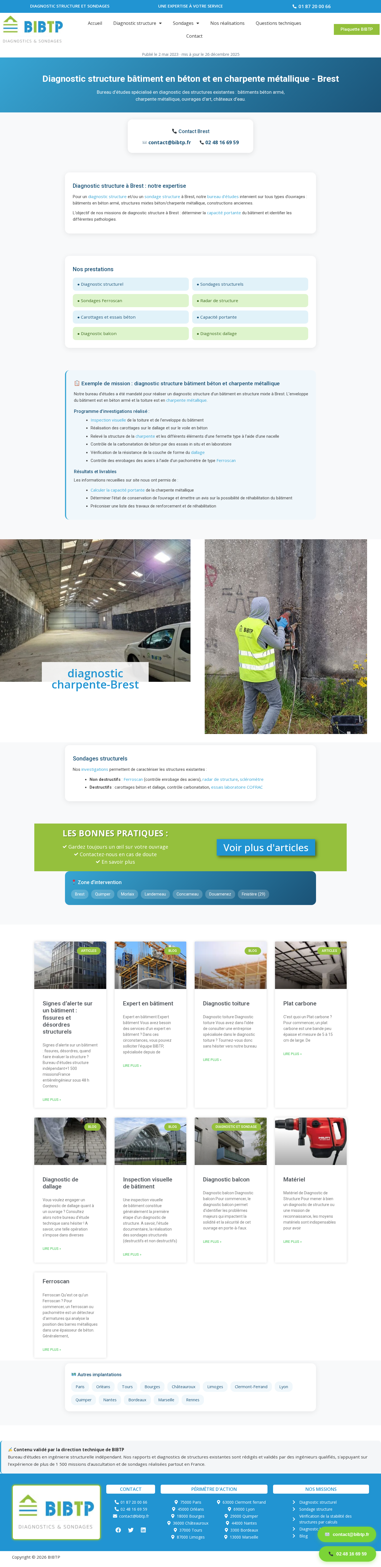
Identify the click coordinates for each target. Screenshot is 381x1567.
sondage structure (162, 196)
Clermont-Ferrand (251, 1386)
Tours (127, 1386)
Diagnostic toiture (226, 1003)
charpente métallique (186, 400)
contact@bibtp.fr (169, 142)
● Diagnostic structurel (100, 284)
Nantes (110, 1399)
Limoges (215, 1386)
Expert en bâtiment (148, 1003)
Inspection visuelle (108, 420)
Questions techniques (278, 23)
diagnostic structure (107, 196)
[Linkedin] (143, 1530)
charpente (145, 436)
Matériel (294, 1179)
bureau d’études (223, 196)
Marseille (166, 1399)
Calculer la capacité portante (118, 490)
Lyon (283, 1386)
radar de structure (220, 779)
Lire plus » (52, 1100)
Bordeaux (137, 1399)
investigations (94, 769)
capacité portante (224, 212)
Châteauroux (184, 1386)
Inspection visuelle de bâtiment (147, 1183)
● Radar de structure (217, 300)
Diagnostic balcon (226, 1179)
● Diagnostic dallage (217, 333)
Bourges (152, 1386)
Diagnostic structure (134, 23)
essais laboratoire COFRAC (237, 787)
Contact (194, 36)
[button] (357, 29)
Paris (80, 1386)
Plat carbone (300, 1003)
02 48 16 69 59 (222, 142)
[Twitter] (130, 1530)
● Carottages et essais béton (106, 317)
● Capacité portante (217, 317)
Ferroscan (226, 460)
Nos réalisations (227, 23)
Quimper (83, 1399)
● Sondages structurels (220, 284)
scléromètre (252, 779)
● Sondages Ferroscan (99, 300)
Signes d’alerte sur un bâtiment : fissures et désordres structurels (68, 1017)
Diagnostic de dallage (60, 1183)
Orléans (103, 1386)
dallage (198, 452)
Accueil (95, 23)
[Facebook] (118, 1530)
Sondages (183, 23)
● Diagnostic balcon (97, 333)
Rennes (192, 1399)
